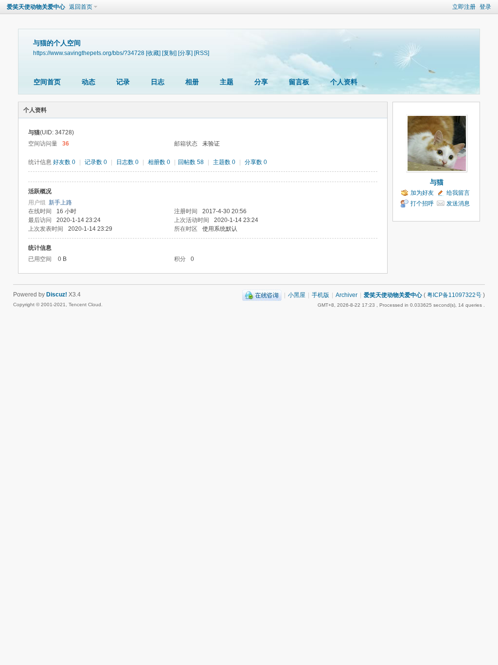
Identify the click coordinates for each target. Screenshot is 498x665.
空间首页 (47, 82)
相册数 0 (159, 162)
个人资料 (343, 82)
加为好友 (422, 192)
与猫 (437, 182)
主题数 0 (224, 162)
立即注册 (464, 6)
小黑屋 (296, 295)
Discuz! (56, 294)
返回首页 (80, 6)
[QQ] (262, 295)
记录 (123, 82)
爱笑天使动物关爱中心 (36, 6)
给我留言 (458, 192)
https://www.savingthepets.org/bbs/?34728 (88, 53)
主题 (226, 82)
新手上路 (60, 202)
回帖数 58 (191, 162)
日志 (157, 82)
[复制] (169, 53)
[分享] (185, 53)
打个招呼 (422, 203)
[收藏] (153, 53)
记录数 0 (96, 162)
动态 (88, 82)
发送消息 (458, 203)
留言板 (299, 82)
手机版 (320, 295)
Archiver (346, 295)
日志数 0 (127, 162)
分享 (261, 82)
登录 (485, 6)
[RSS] (201, 53)
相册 (192, 82)
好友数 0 (64, 162)
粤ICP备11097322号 (454, 295)
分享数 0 (256, 162)
